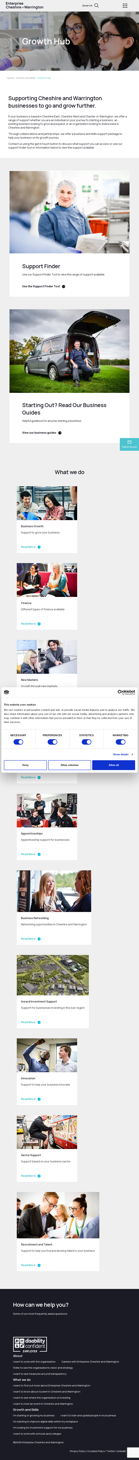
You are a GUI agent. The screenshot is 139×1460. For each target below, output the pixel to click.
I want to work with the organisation (34, 1361)
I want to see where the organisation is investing (41, 1397)
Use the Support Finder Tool (41, 286)
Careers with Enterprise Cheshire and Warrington (90, 1361)
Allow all (114, 765)
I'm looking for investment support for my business (43, 1427)
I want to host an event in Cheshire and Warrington (43, 1404)
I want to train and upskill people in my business (88, 1415)
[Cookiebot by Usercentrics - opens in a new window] (120, 692)
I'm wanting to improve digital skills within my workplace (45, 1421)
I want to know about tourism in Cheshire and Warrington (46, 1391)
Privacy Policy (78, 1451)
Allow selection (70, 765)
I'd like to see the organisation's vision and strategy (43, 1367)
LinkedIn (121, 1451)
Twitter (110, 1451)
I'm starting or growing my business (34, 1415)
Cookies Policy (96, 1451)
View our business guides (39, 432)
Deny (25, 765)
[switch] (52, 742)
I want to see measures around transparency (39, 1374)
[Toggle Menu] (125, 6)
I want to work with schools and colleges (37, 1433)
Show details (120, 754)
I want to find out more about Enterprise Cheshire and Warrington (51, 1385)
